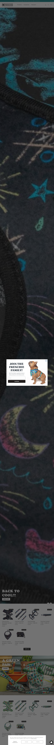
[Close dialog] (46, 361)
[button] (51, 742)
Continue (16, 381)
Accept (26, 741)
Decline (38, 741)
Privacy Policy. (34, 738)
